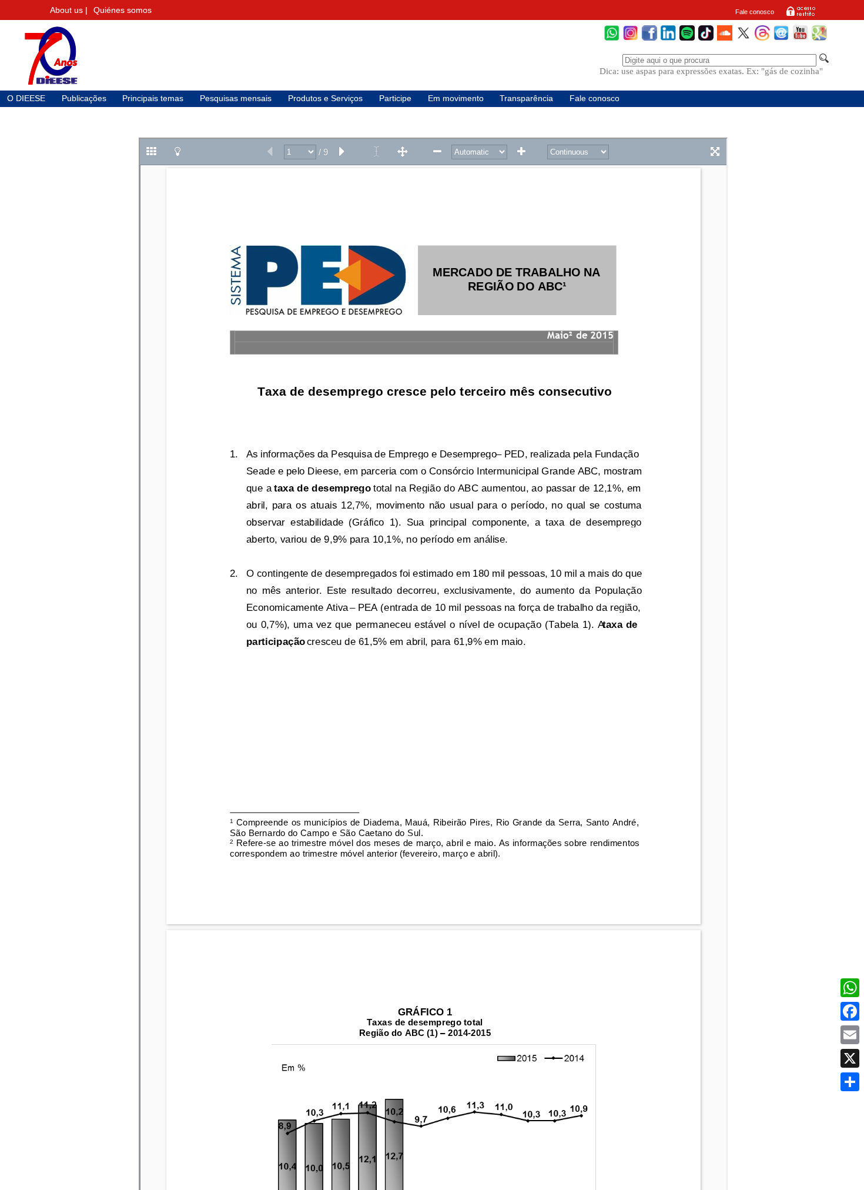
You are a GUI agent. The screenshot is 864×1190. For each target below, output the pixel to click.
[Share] (850, 1082)
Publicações (84, 98)
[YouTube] (800, 39)
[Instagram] (630, 39)
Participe (395, 98)
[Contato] (781, 39)
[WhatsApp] (611, 39)
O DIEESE (26, 98)
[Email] (850, 1035)
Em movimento (456, 98)
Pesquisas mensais (236, 98)
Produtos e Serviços (325, 98)
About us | (69, 10)
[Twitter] (743, 39)
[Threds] (762, 39)
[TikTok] (705, 39)
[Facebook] (649, 39)
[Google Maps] (819, 39)
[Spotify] (687, 39)
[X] (850, 1058)
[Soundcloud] (724, 39)
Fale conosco (754, 11)
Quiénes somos (122, 10)
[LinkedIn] (668, 39)
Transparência (526, 98)
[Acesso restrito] (801, 15)
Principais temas (152, 98)
